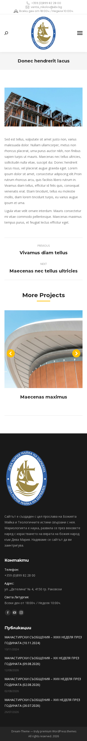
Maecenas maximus (43, 397)
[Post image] (43, 349)
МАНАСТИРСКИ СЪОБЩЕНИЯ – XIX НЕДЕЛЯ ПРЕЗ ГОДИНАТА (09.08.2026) (41, 661)
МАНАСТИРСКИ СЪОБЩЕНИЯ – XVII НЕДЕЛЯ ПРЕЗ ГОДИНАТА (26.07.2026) (42, 703)
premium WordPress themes (58, 731)
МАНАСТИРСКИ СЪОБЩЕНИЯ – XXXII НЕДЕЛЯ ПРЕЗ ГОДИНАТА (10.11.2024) (43, 640)
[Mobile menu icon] (80, 33)
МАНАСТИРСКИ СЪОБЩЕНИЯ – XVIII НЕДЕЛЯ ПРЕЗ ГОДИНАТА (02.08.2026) (42, 682)
